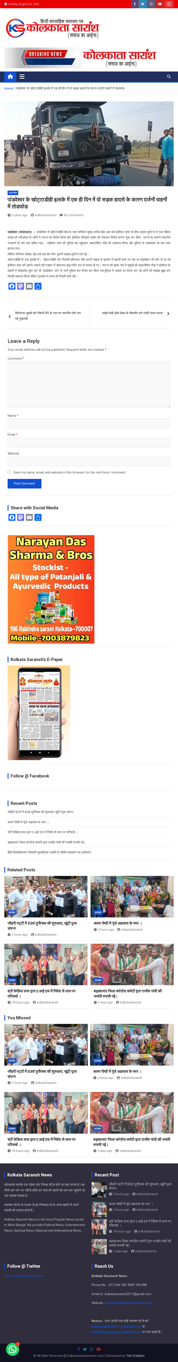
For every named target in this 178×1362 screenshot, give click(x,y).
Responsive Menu (169, 4)
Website (13, 453)
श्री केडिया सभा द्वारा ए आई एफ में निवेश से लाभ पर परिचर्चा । (43, 832)
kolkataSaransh (45, 215)
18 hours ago (21, 1002)
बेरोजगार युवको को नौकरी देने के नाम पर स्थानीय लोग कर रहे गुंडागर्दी (48, 316)
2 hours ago (20, 934)
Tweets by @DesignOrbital (23, 1276)
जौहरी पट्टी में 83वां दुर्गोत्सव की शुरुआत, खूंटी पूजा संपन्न (40, 812)
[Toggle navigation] (22, 76)
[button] (12, 1349)
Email (13, 435)
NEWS (12, 912)
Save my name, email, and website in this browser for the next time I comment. (69, 472)
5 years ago (20, 215)
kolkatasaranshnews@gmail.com (117, 1332)
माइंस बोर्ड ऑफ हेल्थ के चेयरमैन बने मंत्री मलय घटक (132, 313)
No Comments (74, 215)
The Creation (135, 1356)
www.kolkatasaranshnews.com (128, 1303)
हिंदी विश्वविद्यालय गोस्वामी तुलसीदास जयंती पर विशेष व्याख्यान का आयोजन (49, 852)
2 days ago (105, 1002)
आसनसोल (13, 192)
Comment (16, 358)
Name (13, 416)
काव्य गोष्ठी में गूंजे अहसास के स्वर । (28, 822)
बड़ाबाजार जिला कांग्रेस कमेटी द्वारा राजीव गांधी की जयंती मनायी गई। (47, 842)
